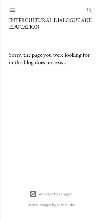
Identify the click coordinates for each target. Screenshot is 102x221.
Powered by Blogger (55, 194)
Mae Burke (66, 205)
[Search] (89, 8)
